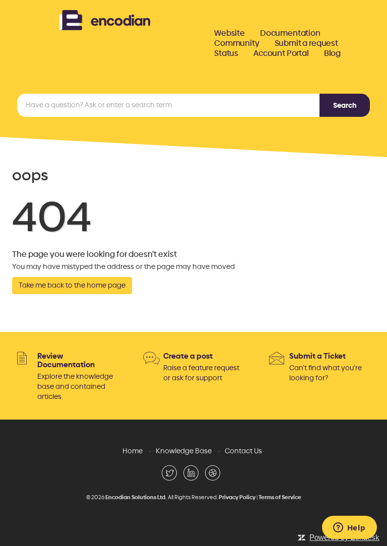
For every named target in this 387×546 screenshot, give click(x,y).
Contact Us (243, 451)
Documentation (290, 33)
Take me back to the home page (72, 285)
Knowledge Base (184, 451)
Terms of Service (280, 497)
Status (226, 53)
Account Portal (281, 53)
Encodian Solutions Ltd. (136, 497)
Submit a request (306, 43)
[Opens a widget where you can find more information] (349, 528)
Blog (332, 53)
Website (229, 33)
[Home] (104, 19)
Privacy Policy (237, 497)
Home (132, 451)
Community (237, 43)
